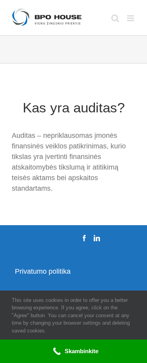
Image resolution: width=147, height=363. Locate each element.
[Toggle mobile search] (115, 18)
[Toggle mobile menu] (131, 18)
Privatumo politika (43, 271)
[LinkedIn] (97, 238)
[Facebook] (84, 238)
